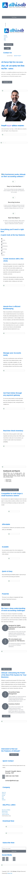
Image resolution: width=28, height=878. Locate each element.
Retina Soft (9, 873)
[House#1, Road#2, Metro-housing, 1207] (3, 772)
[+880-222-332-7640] (3, 776)
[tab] (14, 239)
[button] (10, 490)
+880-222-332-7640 (11, 776)
